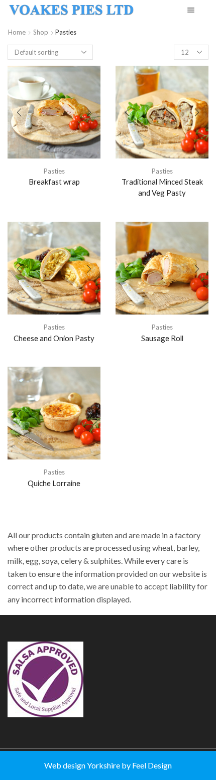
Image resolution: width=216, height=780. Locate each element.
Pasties (54, 171)
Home (17, 32)
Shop (40, 32)
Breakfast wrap (54, 181)
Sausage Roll (162, 338)
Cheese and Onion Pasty (54, 338)
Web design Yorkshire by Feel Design (108, 765)
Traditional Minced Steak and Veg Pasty (162, 187)
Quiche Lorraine (54, 483)
